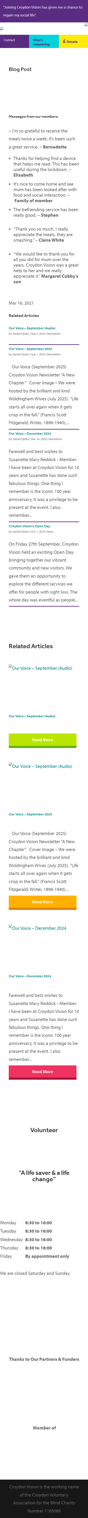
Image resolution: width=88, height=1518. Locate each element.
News (50, 531)
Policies (7, 1321)
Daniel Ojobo (21, 334)
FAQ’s (5, 1330)
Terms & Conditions (19, 1296)
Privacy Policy (13, 1288)
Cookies (8, 1313)
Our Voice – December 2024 (30, 433)
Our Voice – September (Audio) (32, 328)
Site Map (9, 1304)
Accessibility (12, 1338)
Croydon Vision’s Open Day (29, 526)
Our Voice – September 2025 (30, 349)
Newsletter (54, 334)
